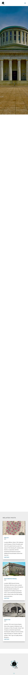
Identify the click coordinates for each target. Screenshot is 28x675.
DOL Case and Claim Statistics (13, 347)
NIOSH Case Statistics (11, 387)
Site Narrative (9, 374)
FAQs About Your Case (11, 380)
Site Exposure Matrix (11, 348)
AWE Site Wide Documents (12, 386)
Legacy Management (11, 333)
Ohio (5, 539)
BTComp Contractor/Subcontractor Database (12, 489)
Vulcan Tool (7, 619)
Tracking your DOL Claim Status (14, 338)
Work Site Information (11, 483)
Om (11, 343)
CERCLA (8, 256)
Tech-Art (6, 537)
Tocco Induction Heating (10, 578)
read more (6, 557)
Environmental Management (13, 332)
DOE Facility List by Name (12, 328)
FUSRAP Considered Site (12, 330)
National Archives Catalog (12, 497)
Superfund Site (9, 376)
